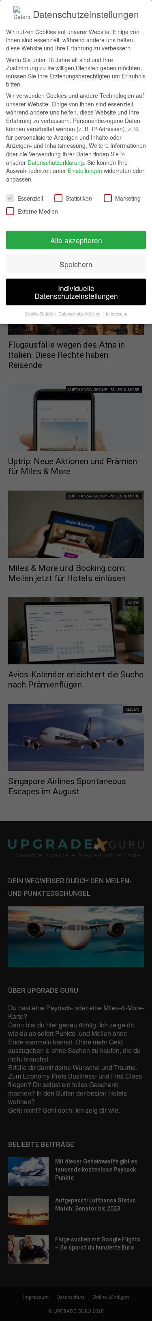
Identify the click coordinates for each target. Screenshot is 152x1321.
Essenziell (30, 198)
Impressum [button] (116, 314)
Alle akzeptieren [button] (76, 240)
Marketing (128, 198)
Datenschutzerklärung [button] (80, 314)
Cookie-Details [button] (39, 314)
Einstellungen (85, 170)
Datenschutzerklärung (56, 162)
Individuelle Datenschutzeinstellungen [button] (76, 292)
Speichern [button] (76, 264)
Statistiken (79, 198)
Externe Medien (37, 211)
